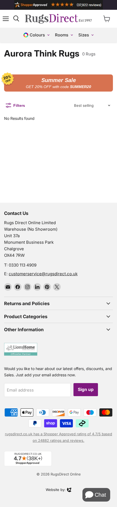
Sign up (86, 389)
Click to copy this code (58, 83)
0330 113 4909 (22, 265)
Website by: (56, 490)
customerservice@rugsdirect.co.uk (43, 273)
